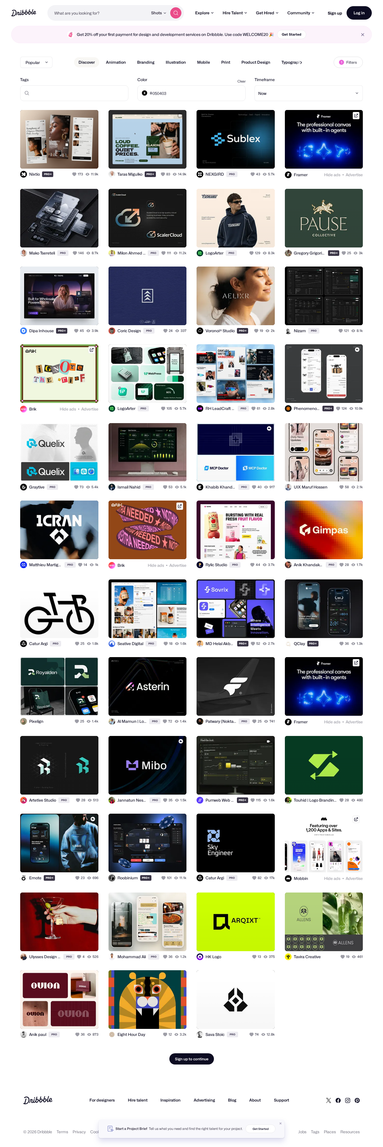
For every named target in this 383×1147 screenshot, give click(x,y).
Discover (87, 62)
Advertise (354, 174)
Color (142, 79)
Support (281, 1100)
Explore (202, 12)
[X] (328, 1100)
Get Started (291, 34)
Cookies (97, 1131)
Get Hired (265, 12)
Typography (292, 62)
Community (298, 12)
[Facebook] (338, 1100)
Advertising (204, 1100)
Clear (241, 81)
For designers (102, 1100)
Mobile (203, 62)
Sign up (335, 13)
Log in (359, 12)
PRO (48, 174)
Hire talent (137, 1100)
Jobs (302, 1131)
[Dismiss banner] (280, 1123)
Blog (232, 1100)
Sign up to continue (191, 1059)
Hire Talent (233, 12)
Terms (62, 1131)
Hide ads (332, 174)
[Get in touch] (65, 158)
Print (225, 62)
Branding (145, 62)
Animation (116, 62)
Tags (24, 79)
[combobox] (98, 12)
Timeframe (265, 79)
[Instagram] (347, 1100)
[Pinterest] (357, 1100)
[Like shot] (88, 158)
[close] (362, 34)
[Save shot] (77, 158)
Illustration (176, 62)
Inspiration (170, 1100)
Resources (350, 1131)
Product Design (255, 62)
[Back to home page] (23, 12)
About (255, 1100)
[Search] (175, 13)
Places (330, 1131)
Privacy (79, 1131)
